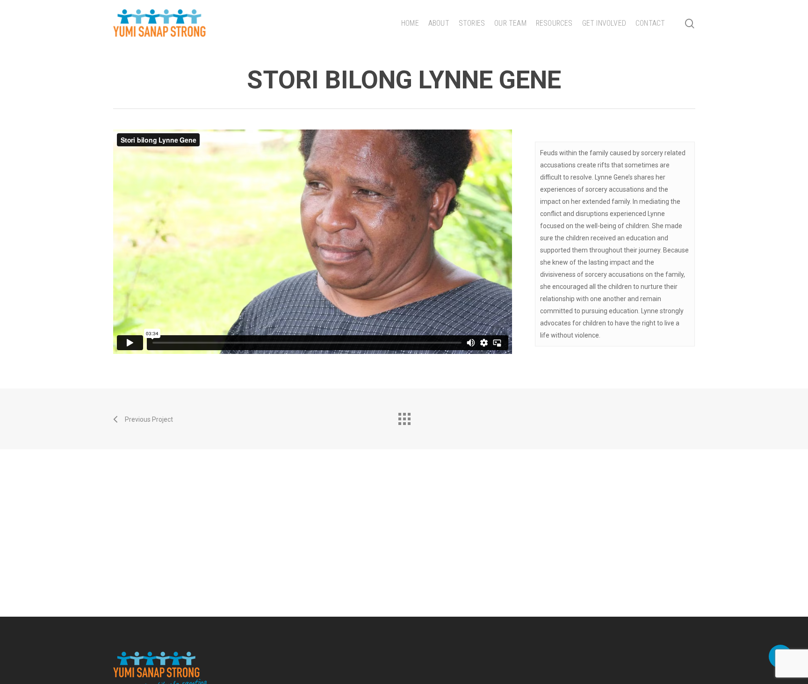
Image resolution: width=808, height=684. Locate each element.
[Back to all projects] (404, 416)
